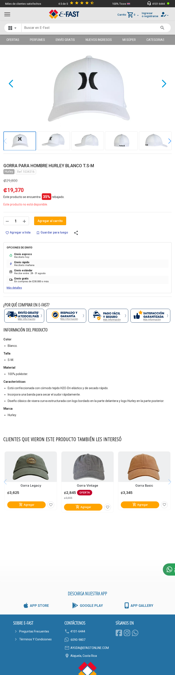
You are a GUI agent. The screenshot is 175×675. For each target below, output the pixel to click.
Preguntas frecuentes (34, 631)
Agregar (26, 504)
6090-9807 (78, 639)
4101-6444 (77, 631)
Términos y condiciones (35, 639)
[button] (166, 141)
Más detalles (14, 287)
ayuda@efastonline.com (89, 648)
